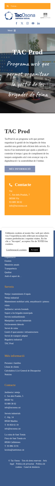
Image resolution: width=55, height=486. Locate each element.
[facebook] (16, 23)
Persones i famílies (13, 363)
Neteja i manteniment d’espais (18, 294)
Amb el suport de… (13, 276)
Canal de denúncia (32, 467)
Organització (10, 257)
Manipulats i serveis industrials (18, 320)
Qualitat (8, 272)
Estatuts (8, 261)
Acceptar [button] (34, 250)
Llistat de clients (12, 367)
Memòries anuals (12, 265)
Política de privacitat (25, 464)
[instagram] (27, 23)
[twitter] (22, 23)
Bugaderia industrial (13, 340)
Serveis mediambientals (15, 317)
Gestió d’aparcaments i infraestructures (21, 332)
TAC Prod (9, 343)
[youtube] (33, 23)
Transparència (11, 268)
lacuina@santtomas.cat (14, 450)
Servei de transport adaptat (16, 336)
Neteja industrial (12, 298)
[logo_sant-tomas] (45, 14)
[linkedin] (38, 23)
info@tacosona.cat (12, 407)
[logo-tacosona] (20, 12)
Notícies (8, 374)
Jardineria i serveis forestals (16, 309)
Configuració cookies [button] (16, 250)
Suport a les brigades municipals (19, 313)
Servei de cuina (11, 328)
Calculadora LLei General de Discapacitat (23, 371)
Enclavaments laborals (14, 324)
